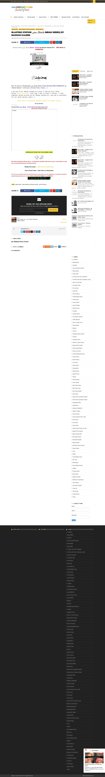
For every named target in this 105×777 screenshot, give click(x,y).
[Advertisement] (68, 9)
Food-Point (75, 362)
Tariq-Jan (75, 488)
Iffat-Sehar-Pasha (77, 385)
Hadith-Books (76, 371)
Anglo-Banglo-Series (77, 296)
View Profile (62, 229)
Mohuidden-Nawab (77, 439)
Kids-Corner (75, 419)
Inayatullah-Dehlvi (77, 402)
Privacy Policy (20, 1)
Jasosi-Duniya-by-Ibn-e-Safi (79, 416)
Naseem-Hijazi (76, 448)
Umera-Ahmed (76, 494)
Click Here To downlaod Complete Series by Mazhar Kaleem (39, 101)
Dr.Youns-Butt (76, 356)
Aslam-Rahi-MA (76, 319)
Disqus (55, 246)
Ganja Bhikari (23, 93)
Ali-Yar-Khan (75, 288)
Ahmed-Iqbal (76, 271)
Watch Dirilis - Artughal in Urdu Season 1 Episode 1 (86, 75)
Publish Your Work (44, 1)
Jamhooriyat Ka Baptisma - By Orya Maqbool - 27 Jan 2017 (85, 209)
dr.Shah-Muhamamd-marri (79, 354)
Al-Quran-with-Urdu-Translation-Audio (82, 279)
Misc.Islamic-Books (77, 437)
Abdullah (75, 265)
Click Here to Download (45, 167)
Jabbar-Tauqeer (76, 411)
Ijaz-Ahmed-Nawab (77, 391)
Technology (75, 491)
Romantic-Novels (76, 477)
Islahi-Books (75, 405)
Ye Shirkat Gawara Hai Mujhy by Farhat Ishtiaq (86, 97)
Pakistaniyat (75, 462)
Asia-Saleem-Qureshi (77, 316)
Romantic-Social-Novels (78, 479)
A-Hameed (75, 259)
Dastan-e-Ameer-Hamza (78, 342)
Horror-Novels (76, 382)
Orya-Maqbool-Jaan (77, 457)
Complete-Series (76, 339)
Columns (75, 336)
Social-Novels (76, 482)
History (74, 376)
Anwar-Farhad (76, 302)
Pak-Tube (75, 459)
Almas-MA (75, 291)
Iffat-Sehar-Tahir (76, 388)
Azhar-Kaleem (76, 325)
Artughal (75, 311)
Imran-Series (18, 26)
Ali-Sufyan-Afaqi (76, 285)
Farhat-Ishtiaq (76, 359)
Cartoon (75, 331)
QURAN (74, 468)
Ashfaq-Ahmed (76, 314)
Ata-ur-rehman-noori (77, 322)
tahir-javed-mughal (77, 485)
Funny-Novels (76, 365)
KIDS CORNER (54, 17)
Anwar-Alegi (75, 299)
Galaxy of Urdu (14, 775)
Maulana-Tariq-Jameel (78, 431)
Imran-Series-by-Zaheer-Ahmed (80, 399)
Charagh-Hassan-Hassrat (78, 334)
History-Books (76, 379)
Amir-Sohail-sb (76, 294)
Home (12, 1)
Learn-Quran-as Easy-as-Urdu (79, 428)
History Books (31, 17)
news (74, 451)
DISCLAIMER (26, 1)
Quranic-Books (76, 471)
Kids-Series (75, 422)
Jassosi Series (42, 17)
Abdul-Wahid (76, 262)
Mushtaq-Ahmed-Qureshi (78, 445)
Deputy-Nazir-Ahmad (77, 345)
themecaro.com (90, 775)
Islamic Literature (18, 17)
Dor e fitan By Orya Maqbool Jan (86, 201)
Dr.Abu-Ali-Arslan (77, 351)
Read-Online (75, 474)
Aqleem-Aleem (76, 308)
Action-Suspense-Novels (78, 268)
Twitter (42, 42)
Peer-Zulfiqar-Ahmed (77, 465)
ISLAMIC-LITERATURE (77, 408)
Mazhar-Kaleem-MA (77, 434)
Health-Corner (76, 374)
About (15, 1)
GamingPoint (76, 368)
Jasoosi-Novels (40, 26)
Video (74, 497)
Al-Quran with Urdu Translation (80, 276)
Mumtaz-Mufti (76, 442)
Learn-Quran (75, 425)
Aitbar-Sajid (75, 273)
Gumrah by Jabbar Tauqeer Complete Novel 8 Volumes (86, 90)
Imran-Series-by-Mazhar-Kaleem (29, 26)
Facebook (27, 42)
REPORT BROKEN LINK (34, 1)
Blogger (48, 246)
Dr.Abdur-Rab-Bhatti (77, 348)
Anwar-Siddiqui (76, 305)
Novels (74, 454)
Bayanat (74, 328)
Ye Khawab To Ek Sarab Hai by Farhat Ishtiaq (86, 104)
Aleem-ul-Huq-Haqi (77, 282)
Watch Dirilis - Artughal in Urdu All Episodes (86, 82)
